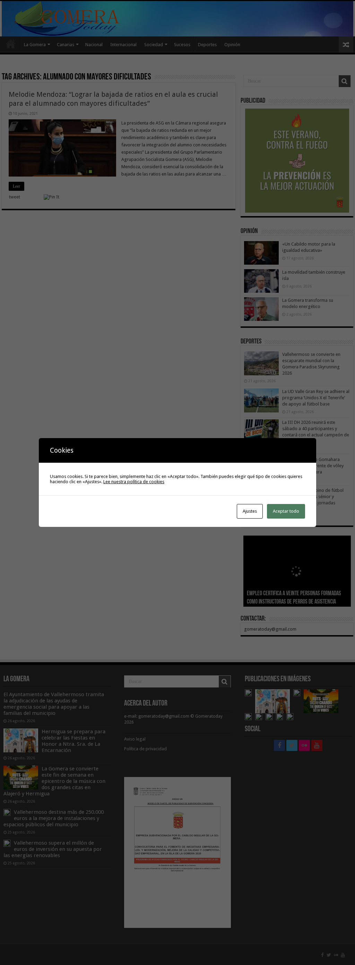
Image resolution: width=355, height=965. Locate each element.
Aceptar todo (286, 511)
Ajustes (250, 511)
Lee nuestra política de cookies (133, 481)
